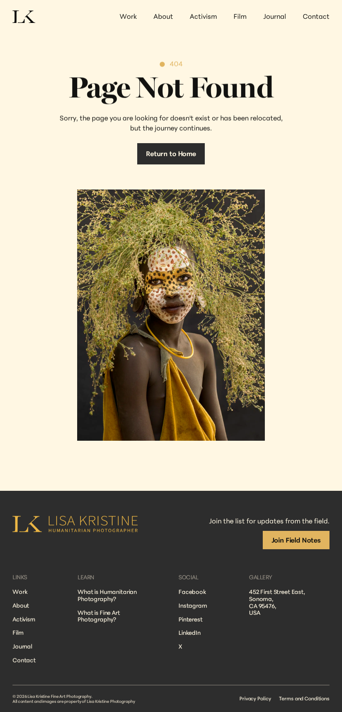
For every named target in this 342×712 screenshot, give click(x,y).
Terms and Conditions (304, 698)
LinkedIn (190, 632)
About (21, 605)
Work (20, 591)
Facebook (192, 591)
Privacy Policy (255, 698)
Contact (24, 660)
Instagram (193, 605)
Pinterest (191, 619)
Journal (22, 646)
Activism (24, 619)
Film (18, 632)
